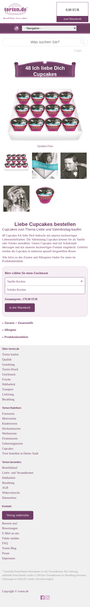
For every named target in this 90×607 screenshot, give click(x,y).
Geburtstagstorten (12, 443)
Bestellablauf (9, 467)
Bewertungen (10, 528)
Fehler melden (10, 538)
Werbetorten (9, 433)
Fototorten (8, 413)
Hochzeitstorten (11, 428)
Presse (5, 553)
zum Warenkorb (72, 18)
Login (78, 50)
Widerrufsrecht (11, 492)
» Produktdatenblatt (15, 337)
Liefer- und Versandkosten (17, 472)
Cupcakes (7, 448)
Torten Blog (9, 548)
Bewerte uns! (10, 523)
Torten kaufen (10, 354)
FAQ (5, 543)
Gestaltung (8, 364)
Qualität (7, 359)
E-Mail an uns (10, 533)
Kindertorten (9, 423)
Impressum (8, 558)
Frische (6, 379)
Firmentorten (10, 438)
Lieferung (8, 394)
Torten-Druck (10, 369)
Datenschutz (9, 497)
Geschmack (8, 374)
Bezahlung (8, 399)
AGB (5, 487)
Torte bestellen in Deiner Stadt (20, 453)
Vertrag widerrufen (17, 515)
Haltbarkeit (8, 384)
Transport (7, 389)
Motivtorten (9, 418)
